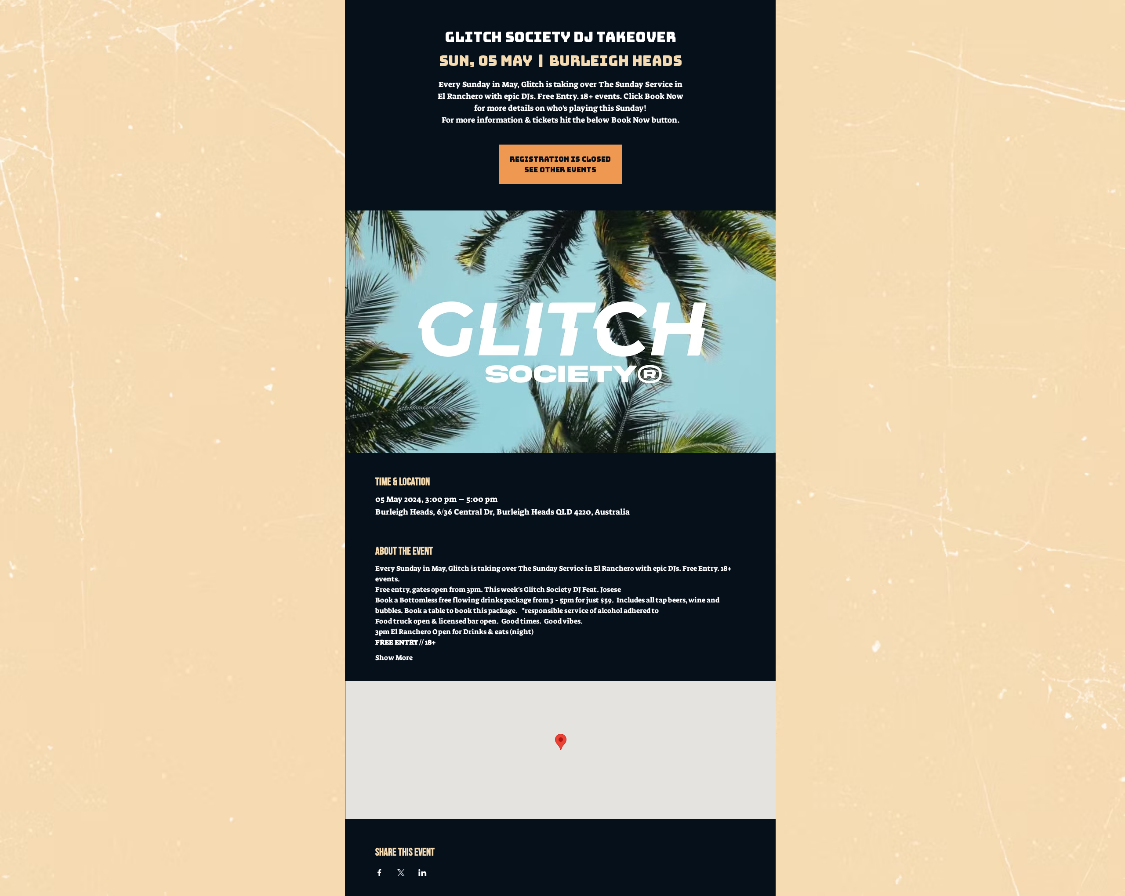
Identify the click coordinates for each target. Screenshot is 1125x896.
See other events (560, 169)
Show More (394, 657)
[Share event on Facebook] (379, 872)
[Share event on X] (401, 872)
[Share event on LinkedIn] (422, 872)
